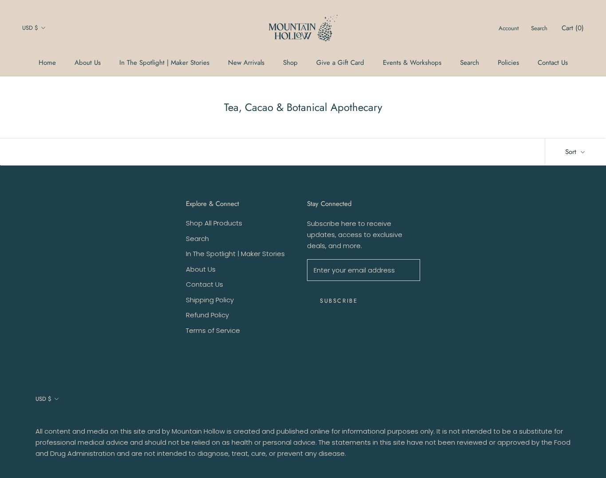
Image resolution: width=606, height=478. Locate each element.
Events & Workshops (412, 62)
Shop (290, 62)
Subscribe (339, 300)
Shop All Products (214, 223)
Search (469, 62)
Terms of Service (213, 330)
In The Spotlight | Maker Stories (164, 62)
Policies (508, 62)
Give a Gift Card (340, 62)
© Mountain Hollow (59, 419)
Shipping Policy (210, 299)
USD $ (30, 28)
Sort (571, 152)
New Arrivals (246, 62)
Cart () (573, 28)
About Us (88, 62)
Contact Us (553, 62)
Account (509, 28)
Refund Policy (207, 315)
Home (47, 62)
